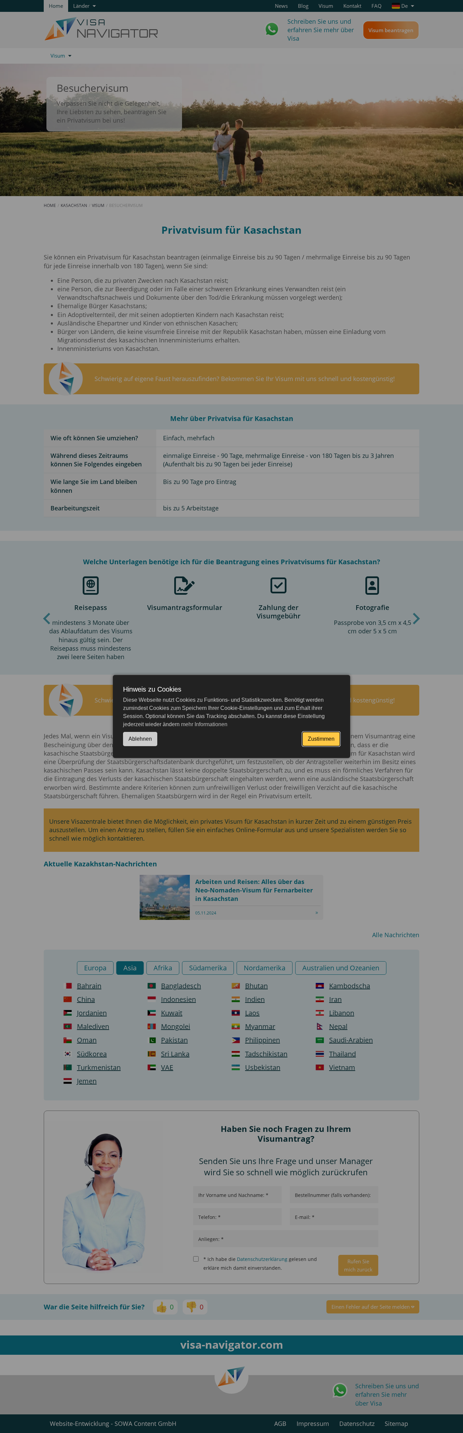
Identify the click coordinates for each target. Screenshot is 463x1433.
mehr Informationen (204, 724)
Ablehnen (140, 739)
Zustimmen (321, 739)
